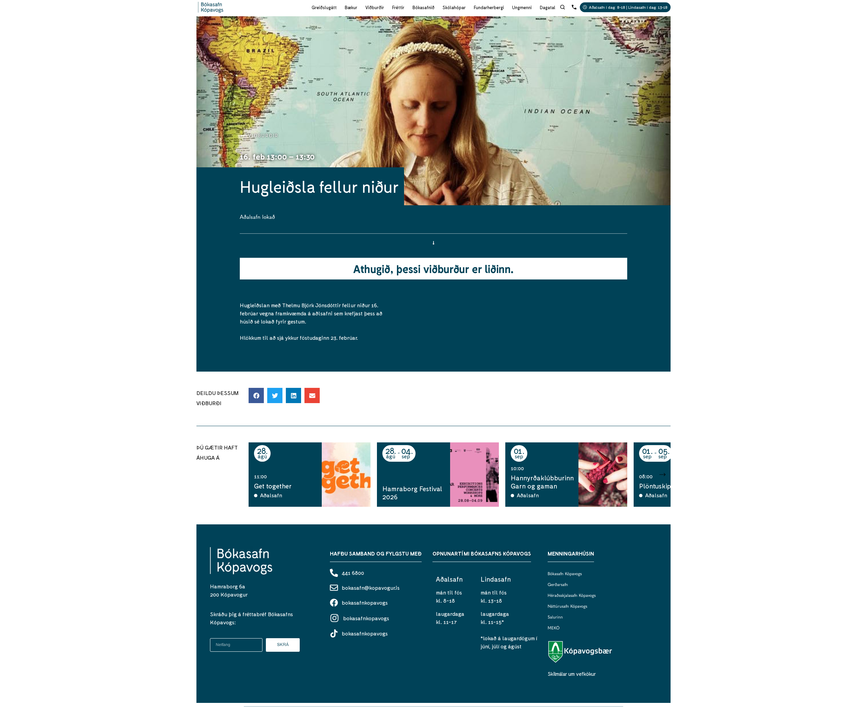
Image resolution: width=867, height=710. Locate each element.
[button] (256, 395)
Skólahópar (454, 7)
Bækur (351, 7)
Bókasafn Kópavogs (565, 574)
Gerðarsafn (558, 585)
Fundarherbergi (489, 7)
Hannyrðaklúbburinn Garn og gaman (542, 482)
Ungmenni (522, 7)
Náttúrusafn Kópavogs (567, 607)
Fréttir (398, 7)
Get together (273, 486)
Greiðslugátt (324, 7)
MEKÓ (553, 628)
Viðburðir (374, 7)
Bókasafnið (424, 7)
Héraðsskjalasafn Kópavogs (572, 596)
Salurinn (555, 617)
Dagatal (547, 7)
